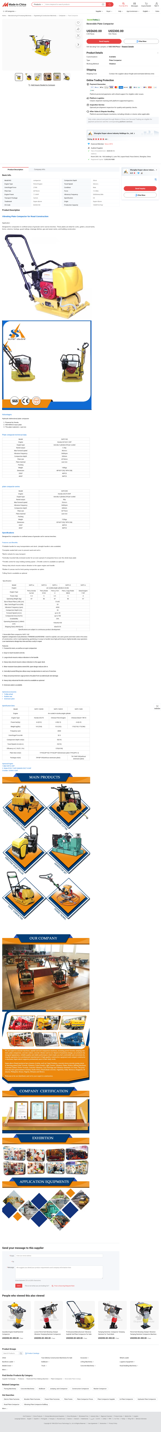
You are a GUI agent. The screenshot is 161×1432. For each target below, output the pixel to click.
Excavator (83, 1358)
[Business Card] (156, 179)
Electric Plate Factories (11, 1399)
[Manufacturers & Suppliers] (14, 4)
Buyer (109, 11)
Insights (136, 1416)
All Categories (9, 11)
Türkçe (123, 1419)
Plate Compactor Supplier (106, 1399)
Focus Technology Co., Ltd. (66, 1423)
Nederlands (84, 1419)
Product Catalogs (33, 1353)
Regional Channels (106, 1416)
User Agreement (92, 1423)
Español (36, 1419)
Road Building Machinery (128, 1366)
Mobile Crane (6, 1366)
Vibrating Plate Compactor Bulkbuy (36, 1404)
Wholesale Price (83, 1416)
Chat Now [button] (142, 41)
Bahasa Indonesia (141, 1419)
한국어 (98, 1419)
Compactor (62, 15)
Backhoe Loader (7, 1362)
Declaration (103, 1423)
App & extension (132, 11)
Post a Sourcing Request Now (63, 1286)
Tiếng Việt (130, 1419)
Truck (43, 1366)
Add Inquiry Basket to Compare (43, 85)
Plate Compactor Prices (85, 1399)
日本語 (104, 1419)
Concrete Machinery (87, 1366)
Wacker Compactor (100, 1389)
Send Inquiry (104, 41)
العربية (92, 1419)
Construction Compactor (80, 1389)
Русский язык (61, 1419)
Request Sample (128, 47)
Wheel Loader (124, 1358)
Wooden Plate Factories (32, 1399)
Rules (157, 11)
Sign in (156, 6)
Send (18, 1286)
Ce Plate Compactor (126, 1399)
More (4, 1408)
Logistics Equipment (127, 1362)
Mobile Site (128, 1416)
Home (4, 15)
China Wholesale (72, 1416)
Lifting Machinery (86, 1362)
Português (44, 1419)
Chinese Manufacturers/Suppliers (54, 1416)
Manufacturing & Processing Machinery (19, 15)
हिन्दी (110, 1419)
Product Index (118, 1416)
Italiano (69, 1419)
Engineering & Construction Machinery (45, 15)
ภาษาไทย (116, 1419)
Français (52, 1419)
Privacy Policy (113, 1423)
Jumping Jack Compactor (58, 1389)
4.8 (131, 173)
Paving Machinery (10, 1389)
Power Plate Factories (52, 1399)
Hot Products (27, 1416)
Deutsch (76, 1419)
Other (4, 1358)
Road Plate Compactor (11, 1404)
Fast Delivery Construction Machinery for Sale (56, 1358)
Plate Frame (68, 1399)
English (29, 1419)
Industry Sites (95, 1416)
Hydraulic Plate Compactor (147, 1399)
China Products (37, 1416)
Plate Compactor (73, 15)
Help (119, 11)
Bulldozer (44, 1362)
